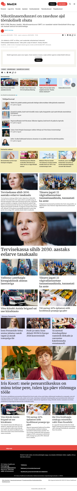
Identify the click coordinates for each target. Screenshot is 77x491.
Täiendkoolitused (46, 9)
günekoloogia (11, 69)
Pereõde (18, 9)
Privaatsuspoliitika (27, 480)
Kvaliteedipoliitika (37, 480)
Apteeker (25, 9)
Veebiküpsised (6, 481)
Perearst (3, 9)
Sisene (52, 4)
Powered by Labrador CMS (38, 488)
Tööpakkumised (57, 9)
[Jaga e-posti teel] (70, 35)
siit (16, 95)
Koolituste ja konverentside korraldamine (34, 471)
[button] (4, 85)
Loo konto (62, 4)
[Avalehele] (25, 4)
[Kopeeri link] (72, 35)
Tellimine (24, 465)
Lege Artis (11, 9)
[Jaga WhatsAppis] (75, 35)
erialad (4, 69)
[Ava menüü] (74, 4)
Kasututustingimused (16, 480)
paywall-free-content (23, 69)
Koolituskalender (34, 9)
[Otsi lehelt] (70, 4)
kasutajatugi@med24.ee (8, 467)
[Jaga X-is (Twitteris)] (65, 35)
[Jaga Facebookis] (63, 35)
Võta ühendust (6, 480)
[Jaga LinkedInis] (68, 35)
